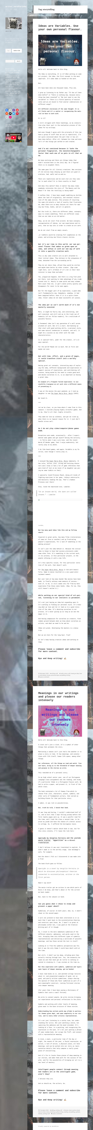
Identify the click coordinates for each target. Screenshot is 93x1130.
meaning (52, 1112)
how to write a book (74, 1110)
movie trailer (44, 840)
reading (66, 1112)
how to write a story (43, 1112)
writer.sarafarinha (15, 7)
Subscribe (17, 50)
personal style (55, 675)
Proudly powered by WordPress (48, 1126)
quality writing (59, 1112)
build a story (63, 673)
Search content (10, 59)
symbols (77, 1112)
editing (53, 1110)
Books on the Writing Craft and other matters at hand (12, 84)
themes (40, 1113)
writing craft (54, 673)
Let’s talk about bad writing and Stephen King (12, 72)
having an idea (75, 673)
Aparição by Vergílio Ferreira (52, 838)
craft (69, 673)
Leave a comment (44, 677)
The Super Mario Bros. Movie (62, 393)
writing (68, 675)
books (66, 1110)
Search (18, 61)
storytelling (62, 675)
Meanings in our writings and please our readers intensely (58, 697)
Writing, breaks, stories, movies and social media (13, 93)
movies (49, 675)
